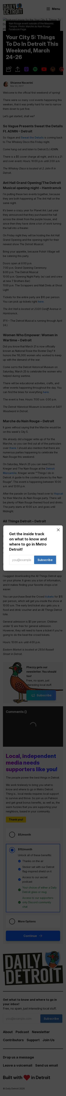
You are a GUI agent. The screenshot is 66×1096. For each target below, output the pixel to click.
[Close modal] (58, 529)
